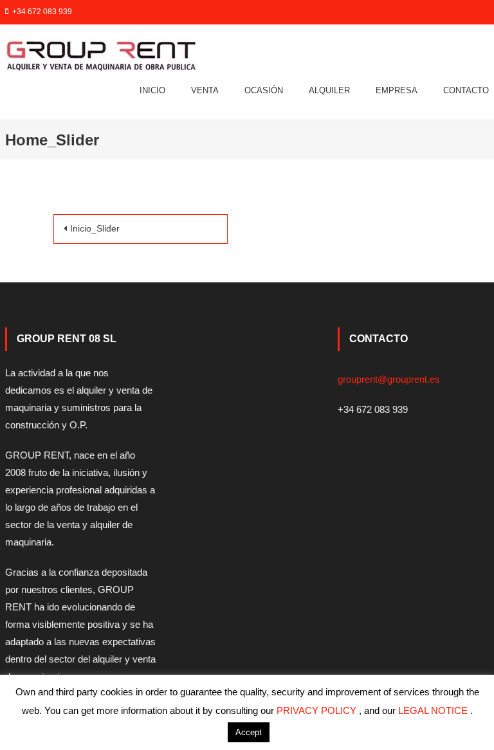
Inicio (152, 90)
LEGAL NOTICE (434, 710)
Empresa (396, 90)
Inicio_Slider (95, 228)
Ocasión (263, 90)
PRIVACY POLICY (318, 710)
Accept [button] (248, 732)
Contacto (466, 90)
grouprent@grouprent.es (389, 379)
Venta (205, 90)
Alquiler (329, 90)
